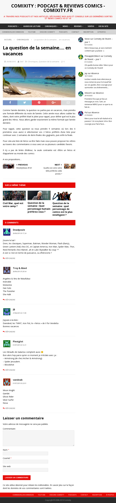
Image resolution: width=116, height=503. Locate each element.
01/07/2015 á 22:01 (19, 383)
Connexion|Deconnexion (13, 32)
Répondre (10, 258)
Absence (95, 73)
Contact (75, 32)
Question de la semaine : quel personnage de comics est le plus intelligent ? (62, 209)
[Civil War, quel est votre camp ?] (14, 198)
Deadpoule (19, 229)
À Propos (102, 32)
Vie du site (103, 26)
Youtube (32, 32)
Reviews (77, 26)
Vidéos (91, 26)
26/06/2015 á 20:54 (19, 271)
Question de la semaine (49, 61)
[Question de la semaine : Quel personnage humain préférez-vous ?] (39, 198)
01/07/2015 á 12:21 (19, 345)
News (65, 26)
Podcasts (12, 26)
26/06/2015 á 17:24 (19, 233)
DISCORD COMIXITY (47, 32)
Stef (21, 61)
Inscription (88, 32)
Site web (7, 466)
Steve (87, 38)
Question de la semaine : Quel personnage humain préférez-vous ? (39, 207)
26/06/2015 (11, 61)
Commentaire (9, 428)
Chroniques (50, 26)
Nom (5, 450)
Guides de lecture (31, 26)
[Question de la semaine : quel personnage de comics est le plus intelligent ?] (64, 198)
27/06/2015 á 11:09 (19, 313)
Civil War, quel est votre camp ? (13, 205)
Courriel (6, 458)
